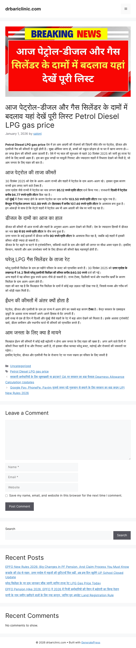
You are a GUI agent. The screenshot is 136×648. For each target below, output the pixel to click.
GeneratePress (90, 642)
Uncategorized (20, 366)
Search (10, 529)
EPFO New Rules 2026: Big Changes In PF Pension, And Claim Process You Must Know (67, 567)
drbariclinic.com (23, 8)
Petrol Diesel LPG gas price (29, 371)
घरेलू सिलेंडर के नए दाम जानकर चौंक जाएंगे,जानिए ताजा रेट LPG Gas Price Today (53, 583)
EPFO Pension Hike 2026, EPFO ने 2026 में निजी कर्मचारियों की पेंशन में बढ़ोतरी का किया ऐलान (62, 589)
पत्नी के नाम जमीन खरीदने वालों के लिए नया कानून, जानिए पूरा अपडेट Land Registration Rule (59, 595)
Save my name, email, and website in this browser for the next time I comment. (65, 495)
